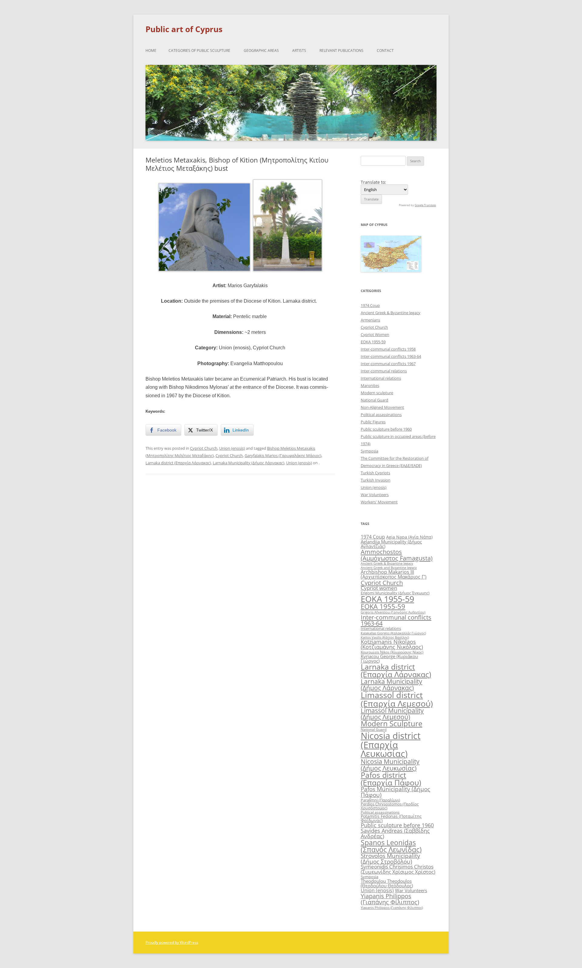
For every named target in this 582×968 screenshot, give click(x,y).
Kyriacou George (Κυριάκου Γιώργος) (389, 658)
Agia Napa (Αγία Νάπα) (409, 537)
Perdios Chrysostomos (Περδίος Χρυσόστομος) (390, 806)
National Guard (374, 400)
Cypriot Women (375, 334)
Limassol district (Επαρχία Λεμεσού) (397, 699)
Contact (385, 50)
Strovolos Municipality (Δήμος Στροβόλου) (390, 858)
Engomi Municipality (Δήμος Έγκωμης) (395, 593)
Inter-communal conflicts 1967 (388, 363)
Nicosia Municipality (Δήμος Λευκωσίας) (390, 764)
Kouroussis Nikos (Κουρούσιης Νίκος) (392, 652)
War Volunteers (375, 494)
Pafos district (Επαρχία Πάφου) (391, 779)
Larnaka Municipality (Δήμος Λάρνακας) (248, 463)
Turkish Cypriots (375, 473)
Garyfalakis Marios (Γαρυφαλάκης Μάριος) (283, 455)
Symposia (369, 451)
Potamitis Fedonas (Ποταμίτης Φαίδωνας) (391, 818)
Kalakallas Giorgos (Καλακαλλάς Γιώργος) (393, 633)
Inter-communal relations (384, 371)
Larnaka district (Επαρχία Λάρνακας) (178, 463)
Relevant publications (341, 50)
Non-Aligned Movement (382, 407)
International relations (381, 378)
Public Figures (373, 422)
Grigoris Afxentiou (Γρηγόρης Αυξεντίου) (393, 612)
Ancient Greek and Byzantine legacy (389, 567)
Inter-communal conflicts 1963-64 (391, 356)
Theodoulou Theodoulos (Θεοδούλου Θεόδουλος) (387, 883)
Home (151, 50)
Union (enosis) (232, 448)
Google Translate (425, 205)
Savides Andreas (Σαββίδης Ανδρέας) (395, 833)
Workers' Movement (379, 502)
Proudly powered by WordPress (172, 942)
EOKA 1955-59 (373, 342)
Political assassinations (381, 414)
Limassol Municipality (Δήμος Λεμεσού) (392, 713)
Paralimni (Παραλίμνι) (380, 800)
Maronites (370, 385)
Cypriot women (379, 587)
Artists (299, 50)
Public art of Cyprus (184, 29)
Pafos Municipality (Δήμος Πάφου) (395, 792)
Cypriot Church (203, 448)
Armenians (370, 320)
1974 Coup (370, 305)
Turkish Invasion (375, 480)
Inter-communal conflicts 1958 (388, 349)
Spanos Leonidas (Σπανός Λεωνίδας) (391, 846)
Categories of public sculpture (199, 50)
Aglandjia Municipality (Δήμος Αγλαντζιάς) (391, 544)
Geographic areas (261, 50)
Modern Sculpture (391, 723)
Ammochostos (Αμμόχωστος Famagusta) (397, 554)
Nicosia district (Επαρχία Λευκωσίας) (390, 745)
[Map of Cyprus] (391, 270)
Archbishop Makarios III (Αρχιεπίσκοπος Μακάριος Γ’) (393, 574)
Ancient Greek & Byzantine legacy (390, 312)
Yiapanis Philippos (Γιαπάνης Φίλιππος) (390, 899)
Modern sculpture (377, 392)
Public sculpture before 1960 (386, 429)
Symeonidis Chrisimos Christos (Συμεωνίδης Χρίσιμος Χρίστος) (398, 869)
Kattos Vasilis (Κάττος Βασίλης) (385, 637)
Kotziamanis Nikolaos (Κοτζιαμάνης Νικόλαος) (392, 644)
